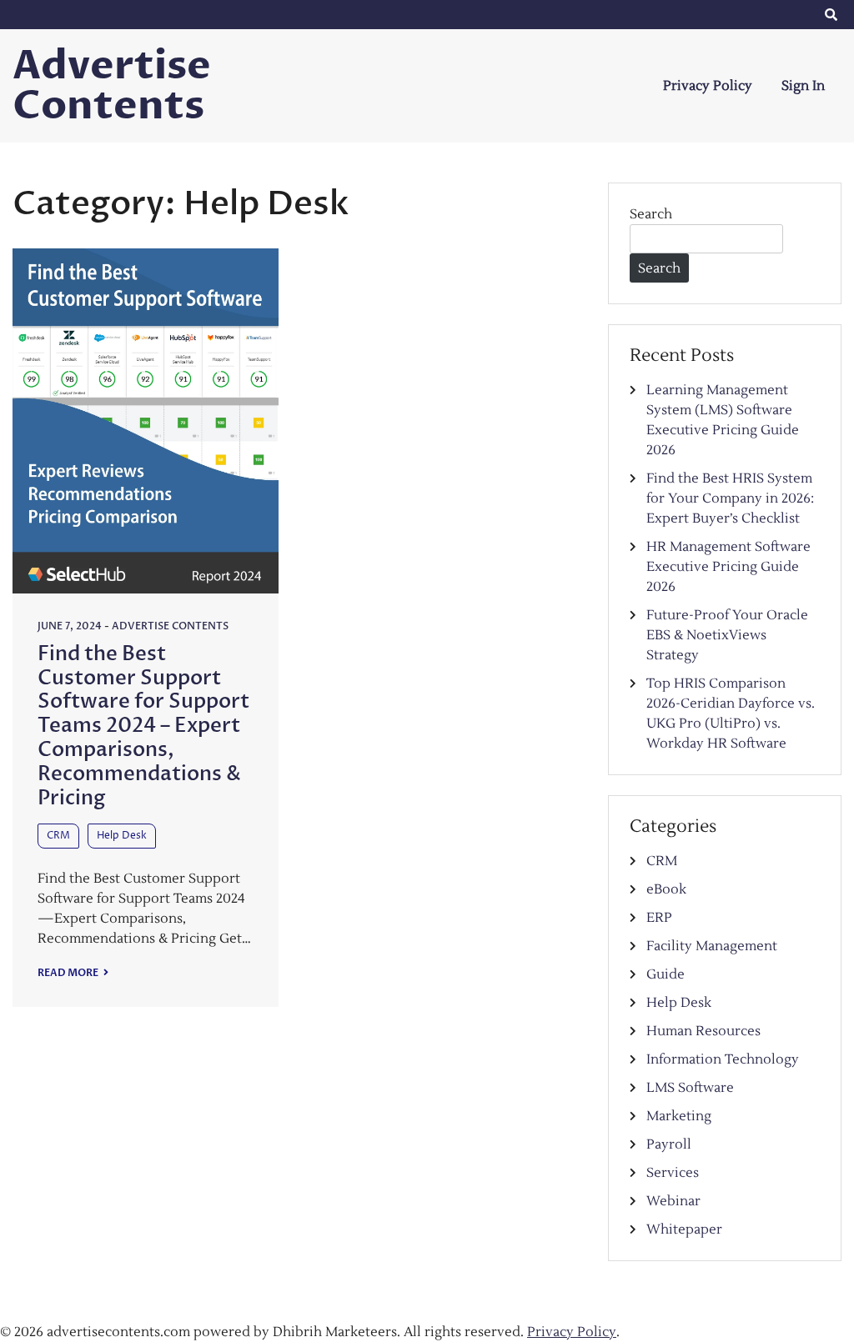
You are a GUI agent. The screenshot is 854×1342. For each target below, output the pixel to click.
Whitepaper (684, 1229)
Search (651, 214)
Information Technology (722, 1059)
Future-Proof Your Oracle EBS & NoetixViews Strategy (727, 635)
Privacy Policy (707, 86)
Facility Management (711, 946)
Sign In (803, 86)
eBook (666, 889)
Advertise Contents (112, 85)
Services (672, 1172)
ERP (659, 917)
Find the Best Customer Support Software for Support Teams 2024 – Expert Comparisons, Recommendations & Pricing (143, 726)
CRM (58, 836)
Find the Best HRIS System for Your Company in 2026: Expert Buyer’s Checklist (730, 498)
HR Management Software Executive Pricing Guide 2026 (728, 566)
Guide (665, 974)
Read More (69, 972)
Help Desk (122, 836)
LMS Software (690, 1087)
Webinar (673, 1201)
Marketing (678, 1116)
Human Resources (703, 1031)
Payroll (668, 1144)
